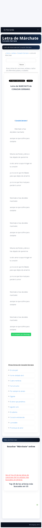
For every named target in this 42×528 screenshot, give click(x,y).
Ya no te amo (14, 386)
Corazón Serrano (23, 53)
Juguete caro (14, 407)
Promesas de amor (16, 428)
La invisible (13, 423)
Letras (13, 53)
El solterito (13, 412)
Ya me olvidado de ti (17, 375)
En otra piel (14, 370)
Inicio (8, 53)
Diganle (12, 396)
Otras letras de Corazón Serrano (21, 365)
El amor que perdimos (17, 402)
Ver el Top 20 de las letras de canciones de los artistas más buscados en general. (17, 477)
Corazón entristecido (17, 417)
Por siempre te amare (17, 391)
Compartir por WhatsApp (22, 334)
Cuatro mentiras (15, 381)
